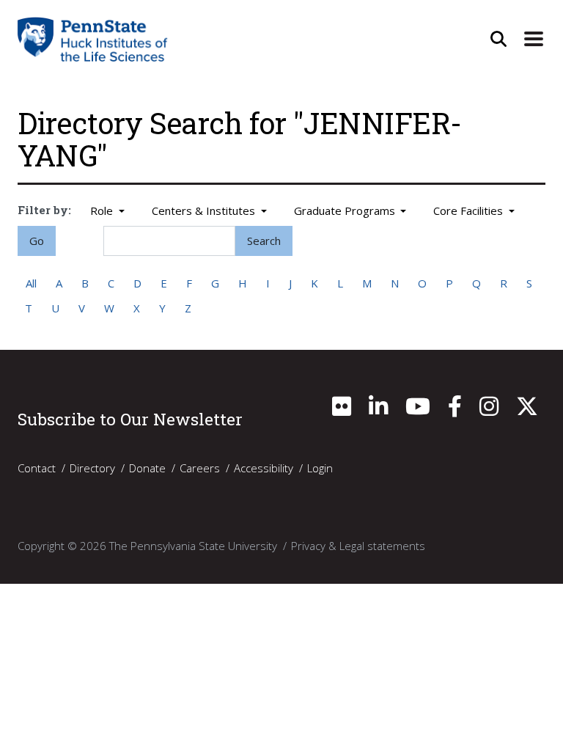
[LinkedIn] (378, 410)
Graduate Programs (346, 210)
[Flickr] (341, 410)
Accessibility (263, 468)
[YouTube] (417, 410)
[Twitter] (527, 410)
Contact (37, 468)
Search (264, 240)
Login (320, 468)
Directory (92, 468)
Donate (147, 468)
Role (103, 210)
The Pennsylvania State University (193, 545)
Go (36, 240)
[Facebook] (455, 410)
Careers (200, 468)
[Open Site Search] (498, 39)
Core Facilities (469, 210)
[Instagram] (488, 410)
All (31, 283)
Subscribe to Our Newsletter (130, 419)
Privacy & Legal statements (358, 545)
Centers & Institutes (205, 210)
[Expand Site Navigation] (533, 39)
